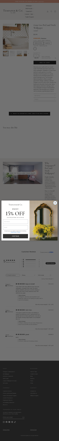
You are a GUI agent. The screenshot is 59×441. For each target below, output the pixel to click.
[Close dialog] (55, 203)
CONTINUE (15, 236)
